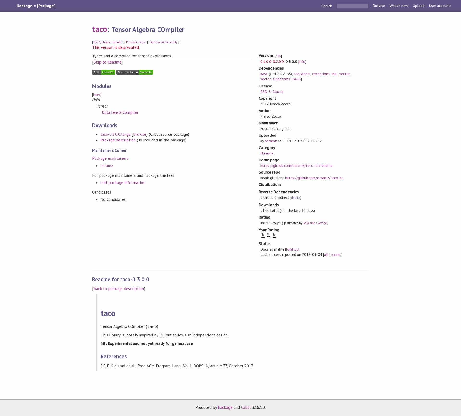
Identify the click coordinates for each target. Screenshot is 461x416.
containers (302, 73)
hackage (225, 407)
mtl (335, 73)
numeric (116, 42)
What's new (399, 5)
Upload (418, 5)
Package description (118, 140)
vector (344, 73)
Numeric (266, 153)
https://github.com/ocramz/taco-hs (314, 177)
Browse (379, 5)
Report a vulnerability (163, 42)
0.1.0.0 (265, 61)
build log (292, 249)
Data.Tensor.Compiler (120, 112)
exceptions (321, 73)
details (296, 79)
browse (139, 134)
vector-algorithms (275, 78)
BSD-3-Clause (271, 91)
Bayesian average (315, 223)
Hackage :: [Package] (36, 6)
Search (327, 5)
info (302, 61)
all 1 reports (332, 255)
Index (97, 95)
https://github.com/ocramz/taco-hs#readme (296, 165)
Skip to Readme (107, 62)
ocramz (106, 165)
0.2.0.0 (278, 61)
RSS (278, 56)
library (106, 42)
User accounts (440, 5)
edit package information (122, 182)
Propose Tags (135, 42)
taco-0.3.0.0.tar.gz (115, 134)
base (264, 73)
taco (99, 29)
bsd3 (97, 42)
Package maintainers (110, 158)
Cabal (246, 407)
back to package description (119, 288)
